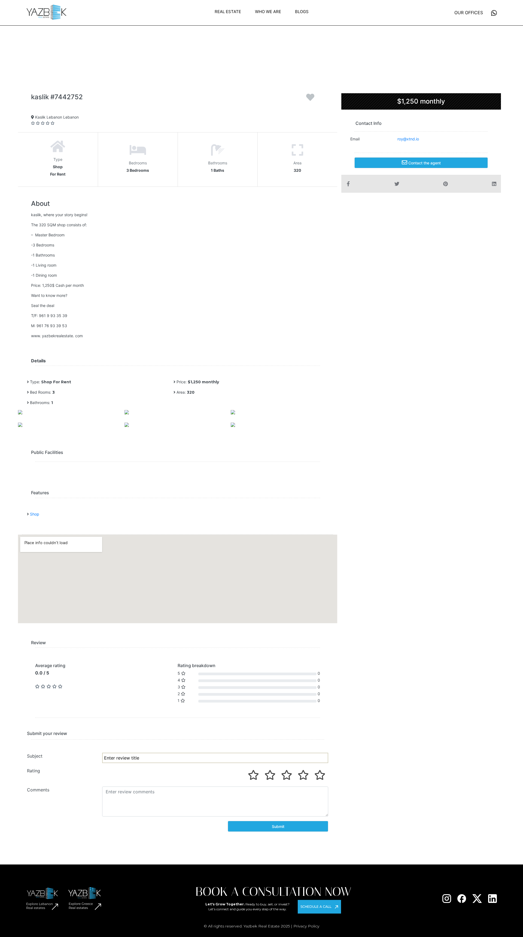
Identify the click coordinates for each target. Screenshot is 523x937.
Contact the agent (424, 163)
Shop (34, 514)
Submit (278, 826)
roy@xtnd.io (408, 139)
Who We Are (268, 11)
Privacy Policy (306, 926)
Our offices (468, 12)
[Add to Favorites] (310, 99)
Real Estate (228, 11)
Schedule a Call (316, 907)
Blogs (302, 11)
